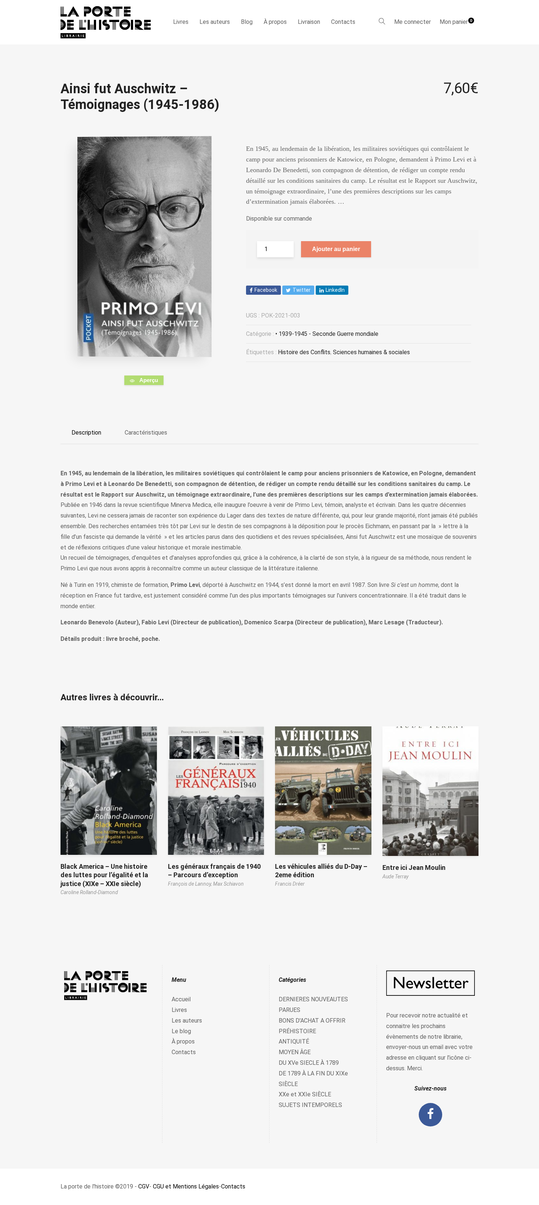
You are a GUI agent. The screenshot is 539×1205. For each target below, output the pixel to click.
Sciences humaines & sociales (371, 352)
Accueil (181, 999)
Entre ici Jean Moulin (413, 867)
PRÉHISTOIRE (297, 1031)
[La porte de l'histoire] (109, 22)
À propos (275, 21)
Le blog (181, 1031)
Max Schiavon (228, 884)
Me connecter (412, 21)
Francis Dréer (290, 884)
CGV (143, 1186)
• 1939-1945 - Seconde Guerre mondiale (326, 333)
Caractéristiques (146, 432)
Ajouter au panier (336, 249)
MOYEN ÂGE (295, 1052)
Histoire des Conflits (304, 352)
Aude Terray (395, 876)
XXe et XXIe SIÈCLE (305, 1094)
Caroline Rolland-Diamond (89, 892)
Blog (247, 21)
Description (86, 432)
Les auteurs (214, 21)
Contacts (343, 21)
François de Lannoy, (190, 884)
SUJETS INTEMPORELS (310, 1104)
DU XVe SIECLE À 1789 (309, 1062)
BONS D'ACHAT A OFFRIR (312, 1020)
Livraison (309, 21)
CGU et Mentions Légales (186, 1186)
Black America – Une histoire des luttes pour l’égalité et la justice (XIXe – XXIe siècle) (104, 875)
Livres (180, 21)
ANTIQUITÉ (294, 1041)
